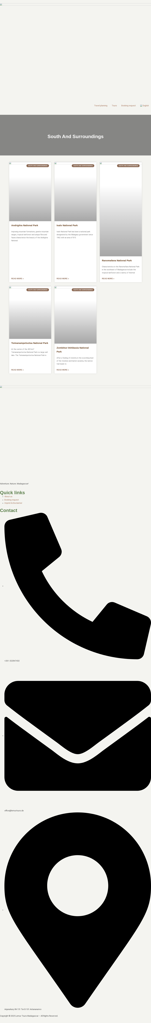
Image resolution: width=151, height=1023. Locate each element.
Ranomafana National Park (117, 260)
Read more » (17, 279)
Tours (114, 106)
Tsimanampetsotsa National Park (29, 343)
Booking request (128, 106)
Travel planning (100, 106)
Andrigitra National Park (24, 225)
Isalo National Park (67, 225)
